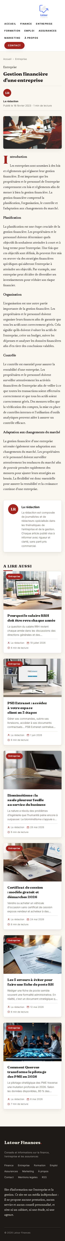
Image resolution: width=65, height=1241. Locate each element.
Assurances (48, 30)
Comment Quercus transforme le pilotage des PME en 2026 (26, 1072)
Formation (12, 30)
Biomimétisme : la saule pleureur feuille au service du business (26, 800)
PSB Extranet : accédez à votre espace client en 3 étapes (27, 707)
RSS (44, 1177)
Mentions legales (28, 1177)
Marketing (12, 38)
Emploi (29, 30)
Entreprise (44, 23)
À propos (31, 38)
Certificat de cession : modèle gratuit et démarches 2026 (25, 892)
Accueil (10, 23)
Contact (14, 45)
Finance (26, 23)
